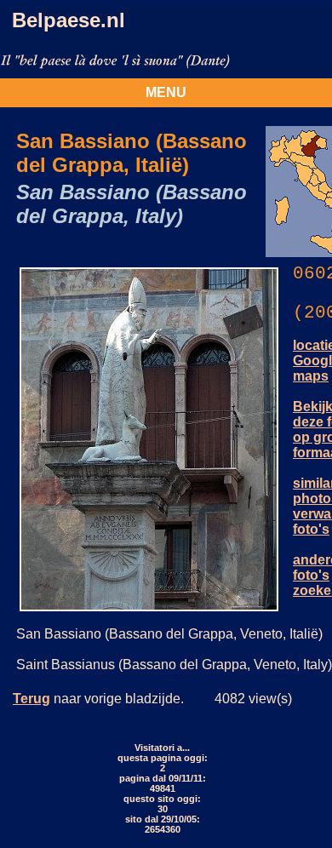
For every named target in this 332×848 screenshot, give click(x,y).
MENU (166, 92)
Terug (31, 698)
